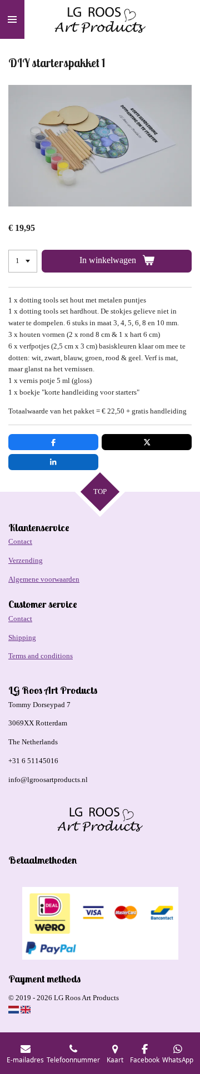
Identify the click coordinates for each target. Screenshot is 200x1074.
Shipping (22, 637)
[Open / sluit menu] (12, 19)
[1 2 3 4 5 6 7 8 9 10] (22, 261)
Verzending (25, 560)
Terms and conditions (40, 656)
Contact (20, 541)
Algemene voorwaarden (43, 579)
